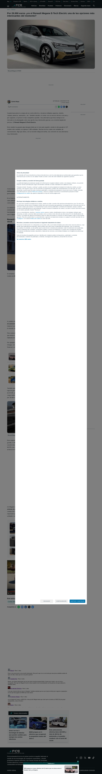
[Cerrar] (78, 761)
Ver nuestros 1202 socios (24, 239)
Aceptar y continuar (77, 601)
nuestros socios (40, 212)
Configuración (61, 601)
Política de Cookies (37, 191)
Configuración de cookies (23, 193)
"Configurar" (20, 218)
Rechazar (47, 601)
